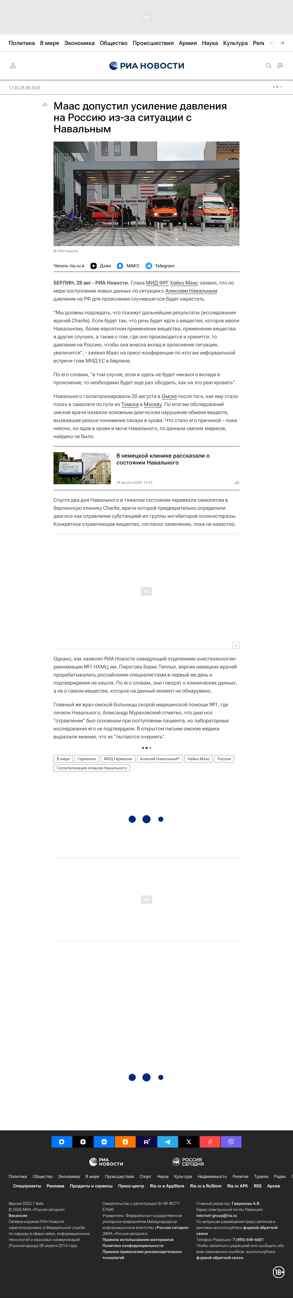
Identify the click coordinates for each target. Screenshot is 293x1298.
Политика (18, 1176)
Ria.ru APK (237, 1186)
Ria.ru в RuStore (205, 1186)
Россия (224, 758)
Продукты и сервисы (91, 1186)
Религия (240, 1176)
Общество (43, 1176)
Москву (153, 404)
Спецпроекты (27, 1186)
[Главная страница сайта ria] (146, 66)
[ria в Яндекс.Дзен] (83, 1142)
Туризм (261, 1176)
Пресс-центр (131, 1186)
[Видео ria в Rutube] (146, 1142)
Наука (163, 1176)
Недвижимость (212, 1176)
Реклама (55, 1186)
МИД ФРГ (157, 283)
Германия (87, 758)
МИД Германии (118, 758)
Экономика (69, 1176)
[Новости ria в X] (189, 1142)
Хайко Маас (184, 283)
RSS (258, 1186)
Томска (130, 404)
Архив (273, 1186)
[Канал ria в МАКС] (62, 1142)
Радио (280, 1176)
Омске (169, 396)
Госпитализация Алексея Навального (92, 768)
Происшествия (119, 1176)
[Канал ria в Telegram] (167, 1142)
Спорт (145, 1176)
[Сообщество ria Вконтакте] (104, 1142)
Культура (183, 1176)
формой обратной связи (219, 1257)
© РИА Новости (66, 251)
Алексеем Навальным (191, 291)
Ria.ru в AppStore (167, 1186)
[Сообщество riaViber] (231, 1142)
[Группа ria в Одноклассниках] (125, 1142)
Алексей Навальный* (160, 758)
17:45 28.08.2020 (24, 87)
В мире (63, 758)
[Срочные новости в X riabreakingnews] (210, 1142)
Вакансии (18, 1215)
